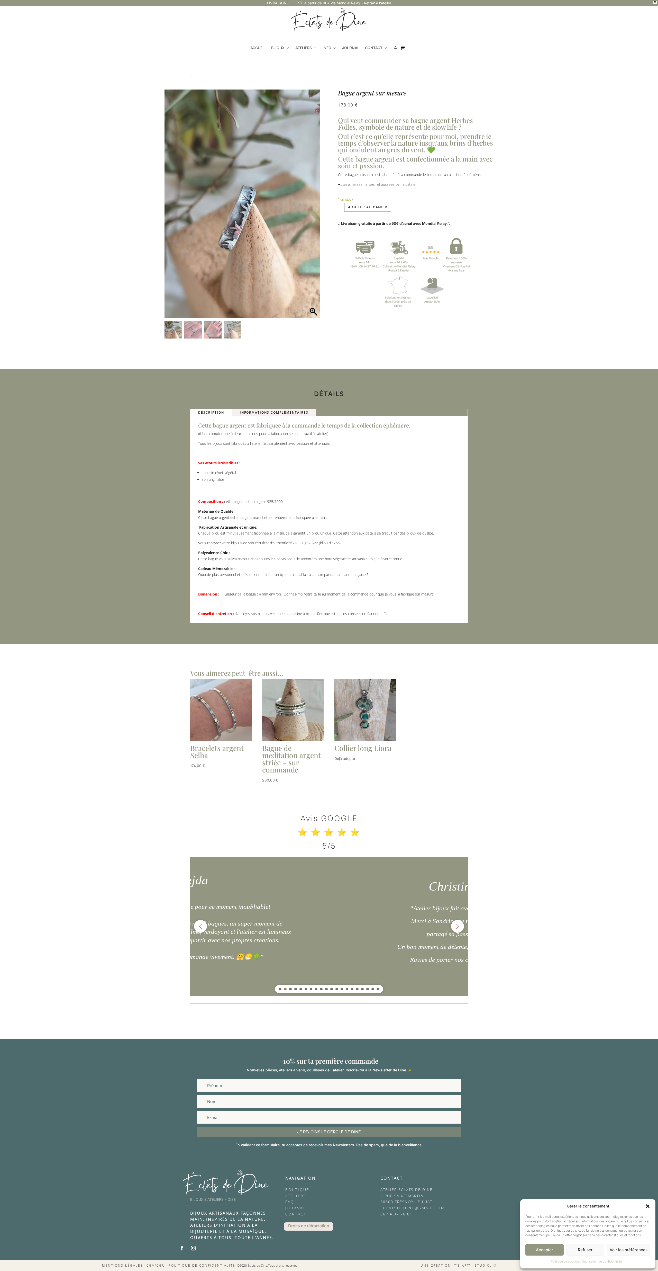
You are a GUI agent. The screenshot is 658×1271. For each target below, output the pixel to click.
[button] (647, 1206)
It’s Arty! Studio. (472, 1265)
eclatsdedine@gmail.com (412, 1207)
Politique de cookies (565, 1261)
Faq (289, 1201)
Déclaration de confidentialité (602, 1261)
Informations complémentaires (274, 412)
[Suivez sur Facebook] (182, 1248)
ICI (384, 613)
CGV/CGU (156, 1265)
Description (211, 412)
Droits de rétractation (308, 1225)
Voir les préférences (628, 1249)
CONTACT (373, 48)
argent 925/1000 (269, 501)
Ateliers (295, 1195)
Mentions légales (122, 1265)
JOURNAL (350, 48)
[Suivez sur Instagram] (193, 1248)
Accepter (544, 1249)
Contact (295, 1214)
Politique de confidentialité (202, 1265)
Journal (295, 1207)
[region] (329, 926)
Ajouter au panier (367, 207)
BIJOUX (278, 48)
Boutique (297, 1189)
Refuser (585, 1249)
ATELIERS (303, 48)
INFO (327, 48)
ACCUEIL (258, 48)
